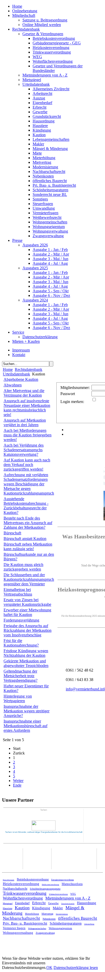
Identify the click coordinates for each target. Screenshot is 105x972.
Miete (37, 153)
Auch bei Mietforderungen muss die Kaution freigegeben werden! (27, 435)
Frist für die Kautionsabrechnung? (21, 642)
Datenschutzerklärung (40, 337)
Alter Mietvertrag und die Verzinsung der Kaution (24, 392)
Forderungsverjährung (21, 620)
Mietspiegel (31, 80)
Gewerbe (40, 112)
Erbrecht (39, 107)
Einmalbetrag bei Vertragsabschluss (18, 591)
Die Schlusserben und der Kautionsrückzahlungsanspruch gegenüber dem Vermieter (29, 579)
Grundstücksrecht (47, 116)
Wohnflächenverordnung (53, 61)
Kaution (39, 135)
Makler (38, 144)
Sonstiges (40, 199)
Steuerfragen (43, 203)
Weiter (18, 780)
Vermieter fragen (14, 928)
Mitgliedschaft (23, 15)
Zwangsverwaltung (48, 236)
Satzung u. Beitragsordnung (44, 20)
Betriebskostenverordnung (54, 38)
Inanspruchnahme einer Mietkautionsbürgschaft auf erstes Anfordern (25, 726)
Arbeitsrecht (42, 93)
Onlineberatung (24, 11)
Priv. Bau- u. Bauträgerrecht (25, 923)
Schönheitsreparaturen (50, 190)
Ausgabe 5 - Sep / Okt (51, 291)
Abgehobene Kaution (21, 379)
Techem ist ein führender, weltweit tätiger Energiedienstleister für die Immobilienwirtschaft (43, 832)
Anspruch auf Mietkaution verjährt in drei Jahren (25, 422)
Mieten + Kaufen (26, 341)
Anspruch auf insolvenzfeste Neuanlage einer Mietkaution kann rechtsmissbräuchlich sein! (27, 408)
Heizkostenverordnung (51, 47)
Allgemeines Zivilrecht (51, 89)
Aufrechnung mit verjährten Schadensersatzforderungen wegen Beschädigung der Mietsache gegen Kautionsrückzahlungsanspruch (29, 484)
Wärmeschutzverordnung (58, 894)
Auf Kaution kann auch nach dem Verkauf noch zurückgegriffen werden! (27, 464)
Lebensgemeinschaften (51, 139)
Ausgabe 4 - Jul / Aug (50, 263)
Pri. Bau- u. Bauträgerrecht (54, 185)
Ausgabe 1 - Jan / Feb (50, 249)
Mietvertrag (42, 162)
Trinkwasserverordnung (52, 52)
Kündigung (42, 130)
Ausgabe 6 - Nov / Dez (51, 295)
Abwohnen (13, 385)
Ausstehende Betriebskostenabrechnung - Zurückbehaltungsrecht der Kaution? (26, 506)
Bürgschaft (12, 533)
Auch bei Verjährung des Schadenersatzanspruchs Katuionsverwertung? (24, 450)
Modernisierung (45, 167)
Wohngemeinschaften (50, 222)
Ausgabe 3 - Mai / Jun (50, 259)
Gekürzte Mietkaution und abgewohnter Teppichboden (26, 663)
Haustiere (40, 125)
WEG (37, 57)
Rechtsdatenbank (26, 29)
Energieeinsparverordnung (62, 880)
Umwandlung (44, 208)
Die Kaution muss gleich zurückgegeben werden (23, 566)
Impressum (21, 350)
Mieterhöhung (44, 158)
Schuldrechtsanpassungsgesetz (45, 888)
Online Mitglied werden (41, 24)
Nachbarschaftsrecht (49, 171)
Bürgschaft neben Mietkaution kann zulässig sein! (28, 546)
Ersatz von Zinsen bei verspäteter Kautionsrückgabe (27, 602)
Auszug (39, 98)
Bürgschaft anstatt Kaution (25, 538)
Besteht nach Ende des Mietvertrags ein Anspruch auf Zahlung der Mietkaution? (28, 522)
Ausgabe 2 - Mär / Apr (51, 254)
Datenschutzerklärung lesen (76, 967)
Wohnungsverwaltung (50, 231)
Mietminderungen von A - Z (45, 75)
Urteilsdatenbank (36, 84)
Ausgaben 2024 (35, 300)
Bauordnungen (8, 880)
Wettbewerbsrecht (47, 217)
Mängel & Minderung (50, 148)
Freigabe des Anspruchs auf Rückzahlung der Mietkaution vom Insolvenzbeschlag (27, 630)
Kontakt (18, 354)
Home (17, 6)
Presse (17, 240)
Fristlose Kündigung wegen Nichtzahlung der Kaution (26, 653)
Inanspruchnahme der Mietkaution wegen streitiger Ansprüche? (26, 711)
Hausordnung (44, 121)
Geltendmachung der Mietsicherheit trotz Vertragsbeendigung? (20, 676)
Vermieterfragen (45, 213)
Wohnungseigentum (49, 226)
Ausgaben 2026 (35, 245)
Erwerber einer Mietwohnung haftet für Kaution (27, 612)
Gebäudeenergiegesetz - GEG (57, 43)
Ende (17, 785)
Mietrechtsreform (72, 884)
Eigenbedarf (42, 102)
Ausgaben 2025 (35, 268)
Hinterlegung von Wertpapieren (18, 698)
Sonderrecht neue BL (50, 194)
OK (49, 967)
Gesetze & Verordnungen (42, 34)
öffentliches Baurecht (50, 181)
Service (18, 332)
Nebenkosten (43, 176)
